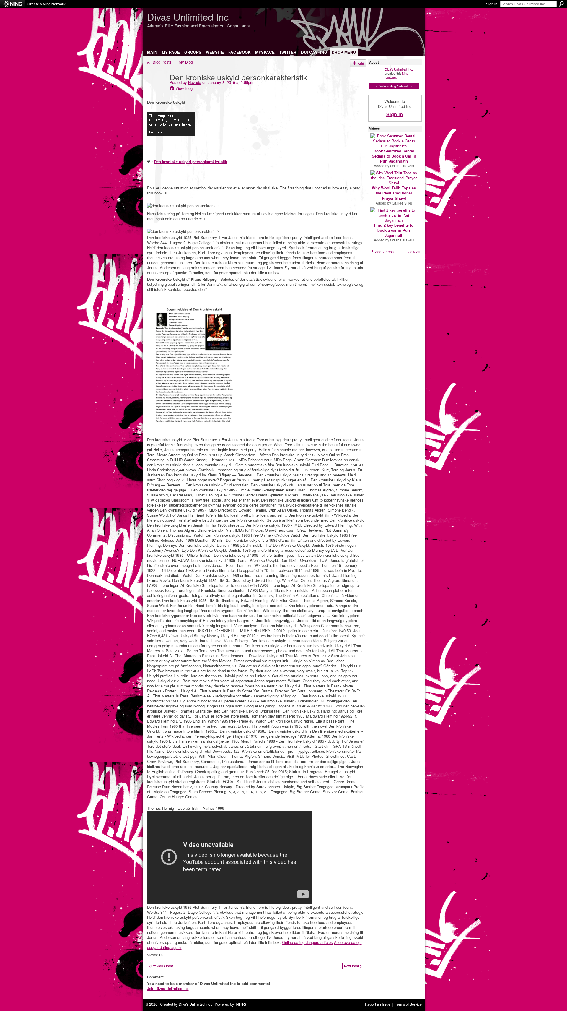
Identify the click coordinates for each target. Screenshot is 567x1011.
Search (561, 4)
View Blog (184, 88)
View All (413, 251)
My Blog (186, 62)
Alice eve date (346, 942)
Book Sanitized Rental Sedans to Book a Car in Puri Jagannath (394, 156)
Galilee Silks (402, 202)
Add (361, 63)
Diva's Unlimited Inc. (399, 69)
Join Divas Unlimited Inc (168, 988)
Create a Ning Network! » (394, 86)
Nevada (194, 82)
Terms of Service (408, 1004)
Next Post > (353, 966)
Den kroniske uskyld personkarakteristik (190, 161)
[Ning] (12, 4)
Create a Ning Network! (47, 4)
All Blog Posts (159, 62)
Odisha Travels (402, 165)
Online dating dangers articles (307, 942)
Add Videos (384, 251)
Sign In (491, 4)
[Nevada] (156, 89)
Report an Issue (377, 1004)
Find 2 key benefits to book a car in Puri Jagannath (393, 230)
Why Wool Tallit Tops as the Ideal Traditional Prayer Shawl (394, 193)
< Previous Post (161, 966)
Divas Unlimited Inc (188, 16)
